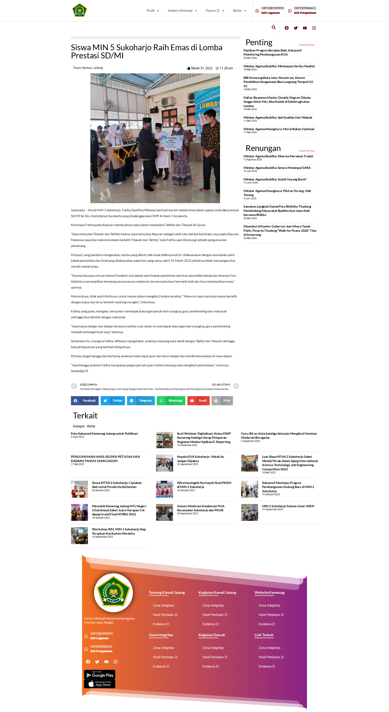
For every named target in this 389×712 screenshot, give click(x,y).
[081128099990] (257, 11)
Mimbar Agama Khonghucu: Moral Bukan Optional (279, 129)
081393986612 (305, 8)
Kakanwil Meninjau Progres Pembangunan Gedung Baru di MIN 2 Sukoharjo (288, 487)
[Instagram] (314, 28)
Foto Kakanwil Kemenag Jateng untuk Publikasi (104, 433)
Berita (237, 11)
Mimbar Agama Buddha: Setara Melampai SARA (277, 167)
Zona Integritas (163, 605)
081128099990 (272, 8)
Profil (150, 11)
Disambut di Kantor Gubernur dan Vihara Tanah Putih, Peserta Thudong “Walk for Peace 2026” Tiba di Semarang (280, 230)
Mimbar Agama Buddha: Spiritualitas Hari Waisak (278, 117)
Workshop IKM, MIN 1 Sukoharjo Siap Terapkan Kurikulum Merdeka (119, 531)
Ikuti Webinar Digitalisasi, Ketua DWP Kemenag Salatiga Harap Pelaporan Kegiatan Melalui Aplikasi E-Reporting (204, 437)
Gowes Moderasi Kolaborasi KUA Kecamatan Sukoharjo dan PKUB (200, 508)
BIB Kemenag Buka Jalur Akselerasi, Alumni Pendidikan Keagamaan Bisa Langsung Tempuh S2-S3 (279, 82)
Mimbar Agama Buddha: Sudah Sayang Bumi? (275, 179)
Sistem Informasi (180, 11)
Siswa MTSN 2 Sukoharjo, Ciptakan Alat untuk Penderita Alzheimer (117, 485)
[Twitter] (296, 28)
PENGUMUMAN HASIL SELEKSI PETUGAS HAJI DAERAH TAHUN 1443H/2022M (105, 458)
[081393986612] (290, 11)
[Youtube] (305, 28)
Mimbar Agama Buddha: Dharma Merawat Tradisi (278, 156)
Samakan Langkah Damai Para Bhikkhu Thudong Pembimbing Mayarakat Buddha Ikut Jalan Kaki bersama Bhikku (277, 210)
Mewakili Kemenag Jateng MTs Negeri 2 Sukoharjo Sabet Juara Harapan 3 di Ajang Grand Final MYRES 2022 (119, 510)
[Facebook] (287, 28)
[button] (273, 27)
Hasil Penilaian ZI (165, 615)
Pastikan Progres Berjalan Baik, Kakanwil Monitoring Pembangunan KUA (272, 52)
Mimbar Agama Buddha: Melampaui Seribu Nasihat (279, 66)
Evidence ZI (161, 624)
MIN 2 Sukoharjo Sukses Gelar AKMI (288, 506)
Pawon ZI (212, 11)
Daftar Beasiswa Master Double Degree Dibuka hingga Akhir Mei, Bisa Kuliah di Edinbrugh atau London (277, 101)
